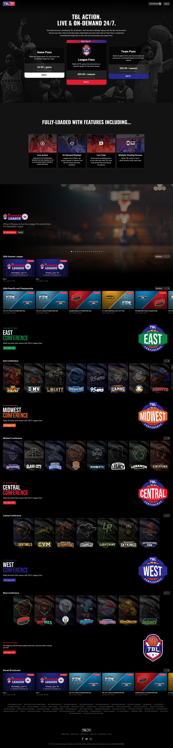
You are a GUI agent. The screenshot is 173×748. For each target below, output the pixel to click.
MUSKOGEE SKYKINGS (34, 711)
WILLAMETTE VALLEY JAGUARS (93, 713)
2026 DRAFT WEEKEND (134, 704)
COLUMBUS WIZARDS (13, 706)
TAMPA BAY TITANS (136, 711)
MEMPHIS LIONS (149, 709)
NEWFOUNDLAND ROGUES (67, 711)
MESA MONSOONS (161, 709)
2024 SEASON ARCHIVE (102, 704)
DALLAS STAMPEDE (33, 706)
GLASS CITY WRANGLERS (106, 706)
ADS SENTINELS (158, 704)
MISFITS (23, 711)
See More (159, 256)
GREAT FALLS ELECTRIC (140, 706)
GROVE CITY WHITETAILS (157, 706)
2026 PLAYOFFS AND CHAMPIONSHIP (34, 704)
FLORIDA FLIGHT (91, 706)
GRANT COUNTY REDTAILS (123, 706)
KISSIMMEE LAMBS (57, 709)
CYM (23, 706)
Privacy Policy (102, 734)
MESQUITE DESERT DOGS (11, 711)
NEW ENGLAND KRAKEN (50, 711)
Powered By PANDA (118, 744)
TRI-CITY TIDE (164, 711)
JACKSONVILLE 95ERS (43, 709)
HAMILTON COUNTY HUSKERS (26, 709)
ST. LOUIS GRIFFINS (123, 711)
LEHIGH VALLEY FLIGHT (119, 709)
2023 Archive (65, 734)
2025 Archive (84, 734)
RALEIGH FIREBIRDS (109, 711)
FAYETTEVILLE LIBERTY (77, 706)
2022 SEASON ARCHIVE (70, 704)
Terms (110, 734)
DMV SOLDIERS (53, 706)
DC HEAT (43, 706)
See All (20, 232)
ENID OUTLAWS (64, 706)
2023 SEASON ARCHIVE (86, 704)
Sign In (167, 3)
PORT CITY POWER (83, 711)
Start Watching (10, 232)
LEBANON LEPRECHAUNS (102, 709)
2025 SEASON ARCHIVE (118, 704)
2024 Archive (74, 734)
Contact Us (93, 734)
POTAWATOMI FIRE (95, 711)
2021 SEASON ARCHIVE (54, 704)
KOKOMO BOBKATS (71, 709)
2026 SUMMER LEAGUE (14, 704)
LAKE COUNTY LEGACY (86, 709)
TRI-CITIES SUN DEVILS (151, 711)
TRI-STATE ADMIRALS (75, 713)
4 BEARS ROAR (147, 704)
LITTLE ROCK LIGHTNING (135, 709)
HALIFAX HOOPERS (9, 709)
